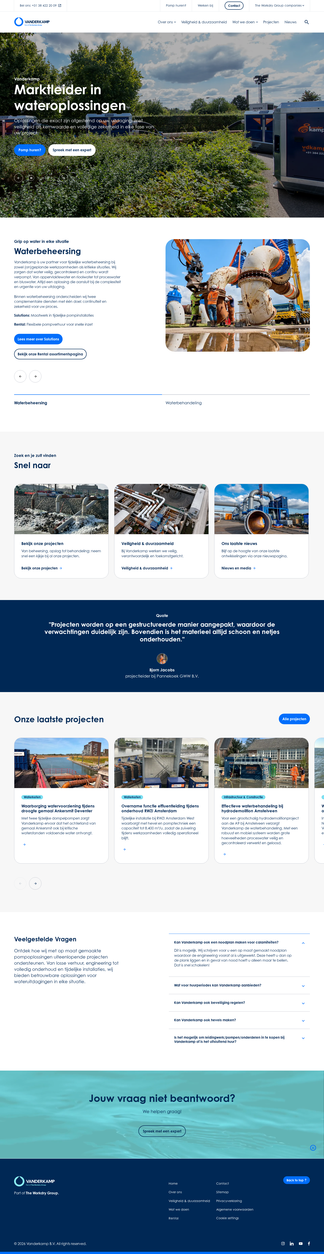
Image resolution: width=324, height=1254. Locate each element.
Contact (222, 1183)
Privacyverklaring (229, 1201)
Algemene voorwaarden (234, 1209)
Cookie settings (227, 1218)
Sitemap (222, 1192)
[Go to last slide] (20, 376)
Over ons (165, 22)
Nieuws (290, 22)
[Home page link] (32, 22)
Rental (174, 1218)
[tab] (38, 178)
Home (173, 1183)
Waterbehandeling (184, 403)
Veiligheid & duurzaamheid (204, 22)
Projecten (271, 22)
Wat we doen (243, 22)
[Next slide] (35, 376)
